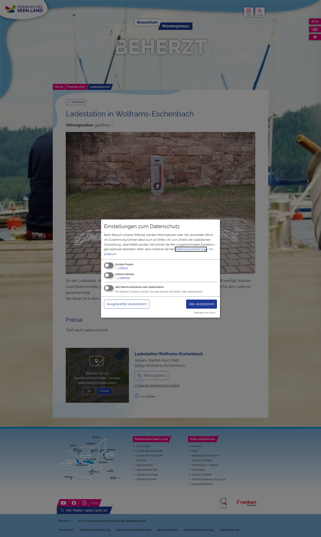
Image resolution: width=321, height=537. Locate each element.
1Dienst (121, 268)
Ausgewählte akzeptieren (127, 304)
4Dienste (122, 278)
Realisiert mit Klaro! (204, 312)
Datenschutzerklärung (191, 249)
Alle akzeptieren (201, 304)
